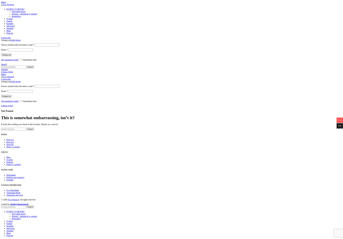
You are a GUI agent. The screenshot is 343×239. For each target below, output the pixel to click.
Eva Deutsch (13, 200)
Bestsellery (16, 16)
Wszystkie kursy (19, 11)
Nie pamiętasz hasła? (10, 60)
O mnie (9, 160)
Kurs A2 (10, 142)
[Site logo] (7, 4)
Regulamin (11, 175)
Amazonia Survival (14, 195)
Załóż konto (15, 40)
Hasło (4, 50)
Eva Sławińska (12, 190)
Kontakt (9, 180)
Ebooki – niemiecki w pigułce (24, 14)
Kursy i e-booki (13, 147)
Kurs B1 (10, 144)
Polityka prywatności (15, 177)
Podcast (9, 162)
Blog (8, 157)
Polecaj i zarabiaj (13, 164)
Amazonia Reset (13, 193)
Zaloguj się (6, 55)
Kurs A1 (10, 140)
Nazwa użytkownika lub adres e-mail (17, 45)
